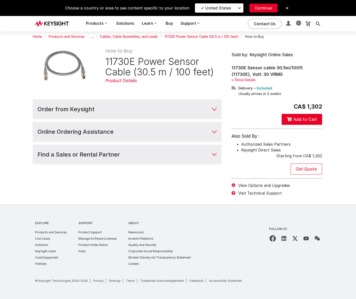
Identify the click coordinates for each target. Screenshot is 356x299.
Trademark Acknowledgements (162, 281)
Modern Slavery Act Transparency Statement (159, 257)
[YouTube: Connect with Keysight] (306, 238)
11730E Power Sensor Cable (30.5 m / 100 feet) (201, 37)
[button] (289, 23)
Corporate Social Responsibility (150, 251)
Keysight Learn (45, 251)
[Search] (318, 24)
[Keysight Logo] (53, 23)
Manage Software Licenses (97, 238)
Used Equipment (46, 257)
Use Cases (42, 238)
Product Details (121, 80)
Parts (82, 251)
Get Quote (306, 169)
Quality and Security (142, 245)
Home (37, 37)
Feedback (197, 281)
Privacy (98, 281)
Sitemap (115, 281)
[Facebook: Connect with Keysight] (272, 238)
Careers (133, 264)
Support (85, 223)
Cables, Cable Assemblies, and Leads (129, 37)
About (133, 223)
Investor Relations (141, 238)
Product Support (90, 232)
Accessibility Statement (225, 281)
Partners (41, 264)
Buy (169, 23)
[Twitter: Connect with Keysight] (295, 238)
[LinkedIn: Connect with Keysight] (283, 238)
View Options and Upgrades (264, 185)
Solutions (125, 23)
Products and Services (67, 37)
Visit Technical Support (260, 193)
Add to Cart (305, 119)
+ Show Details (243, 80)
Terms (130, 281)
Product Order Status (93, 245)
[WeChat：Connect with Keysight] (317, 238)
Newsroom (136, 232)
